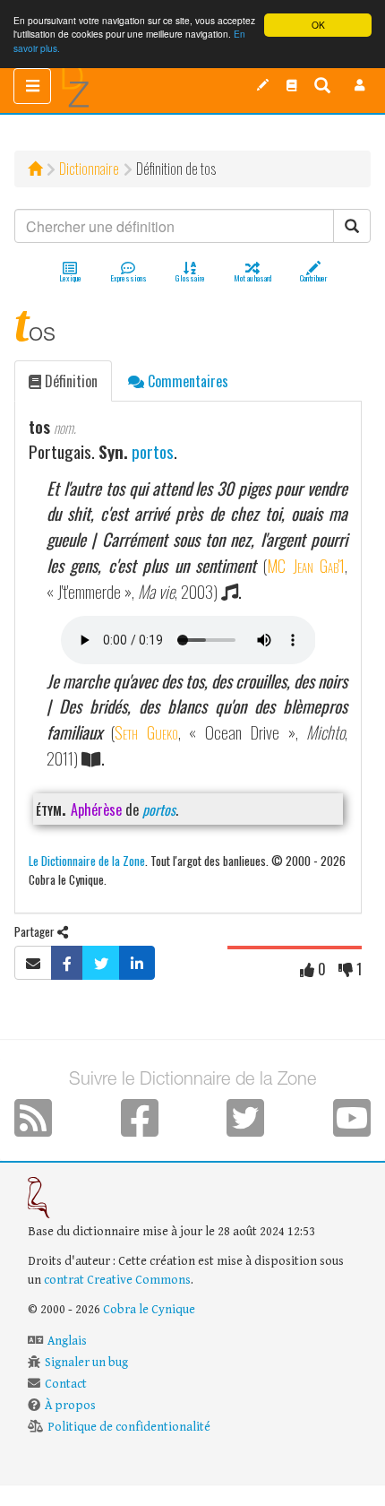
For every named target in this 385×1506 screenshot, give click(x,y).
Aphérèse (96, 809)
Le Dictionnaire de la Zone (87, 860)
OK (318, 24)
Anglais (67, 1341)
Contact (66, 1384)
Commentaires (186, 381)
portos (153, 451)
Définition (69, 381)
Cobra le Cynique (149, 1310)
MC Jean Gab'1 (306, 565)
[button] (360, 85)
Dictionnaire (89, 168)
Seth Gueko (146, 732)
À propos (70, 1405)
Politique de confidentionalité (128, 1427)
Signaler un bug (86, 1362)
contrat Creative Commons (117, 1280)
